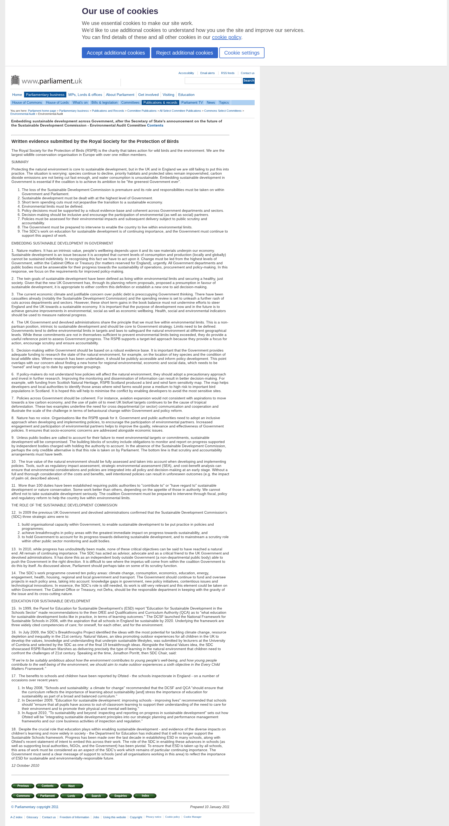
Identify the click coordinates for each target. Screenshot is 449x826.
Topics (224, 102)
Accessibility (186, 73)
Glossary (32, 817)
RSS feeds (228, 73)
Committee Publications (142, 110)
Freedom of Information (74, 817)
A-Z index (16, 817)
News (211, 102)
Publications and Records (108, 110)
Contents (155, 125)
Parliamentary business (45, 94)
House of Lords (57, 102)
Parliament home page (42, 110)
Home (17, 94)
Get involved (148, 94)
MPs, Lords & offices (85, 94)
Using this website (114, 817)
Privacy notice (153, 817)
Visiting (168, 94)
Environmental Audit (22, 113)
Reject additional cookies (184, 53)
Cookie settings (242, 53)
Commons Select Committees (223, 110)
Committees (130, 102)
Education (186, 94)
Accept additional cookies (116, 53)
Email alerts (207, 73)
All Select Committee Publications (180, 110)
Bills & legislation (104, 102)
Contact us (248, 73)
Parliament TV (192, 102)
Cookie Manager (192, 817)
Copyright (136, 817)
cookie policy (226, 37)
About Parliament (120, 94)
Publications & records (160, 102)
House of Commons (27, 102)
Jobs (96, 817)
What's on (80, 102)
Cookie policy (172, 817)
